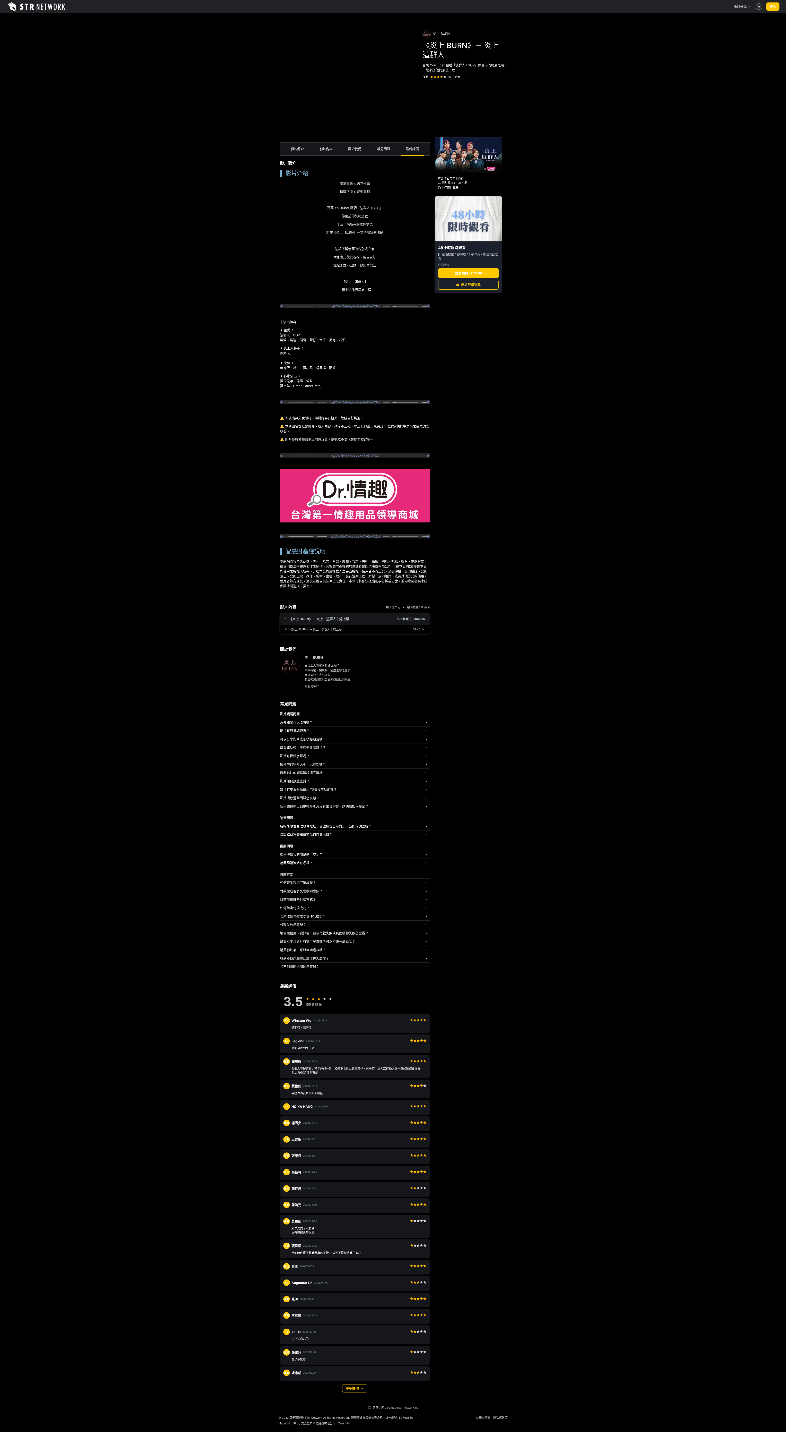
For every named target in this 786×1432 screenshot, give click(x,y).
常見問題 (383, 149)
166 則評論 (454, 76)
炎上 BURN (314, 657)
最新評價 (412, 149)
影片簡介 (297, 149)
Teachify (344, 1423)
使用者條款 (483, 1417)
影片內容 (326, 149)
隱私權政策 (500, 1417)
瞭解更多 (310, 686)
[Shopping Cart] (759, 6)
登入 (773, 7)
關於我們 (354, 149)
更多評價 (352, 1388)
